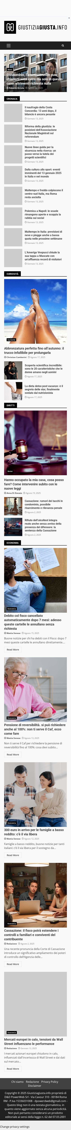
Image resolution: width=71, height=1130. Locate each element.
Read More (13, 649)
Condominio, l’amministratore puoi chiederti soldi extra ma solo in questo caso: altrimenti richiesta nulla (34, 79)
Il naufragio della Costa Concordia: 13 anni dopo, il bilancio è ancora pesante (13, 113)
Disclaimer (34, 1086)
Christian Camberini (17, 357)
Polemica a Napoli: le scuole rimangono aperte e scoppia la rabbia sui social (13, 216)
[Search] (63, 45)
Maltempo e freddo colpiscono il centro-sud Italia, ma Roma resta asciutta (13, 196)
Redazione (12, 943)
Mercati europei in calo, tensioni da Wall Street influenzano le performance (35, 1004)
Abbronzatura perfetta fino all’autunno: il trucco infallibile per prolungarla (35, 311)
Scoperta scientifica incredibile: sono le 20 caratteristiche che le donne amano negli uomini (13, 370)
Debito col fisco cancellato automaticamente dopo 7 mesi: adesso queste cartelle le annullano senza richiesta (35, 580)
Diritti (10, 471)
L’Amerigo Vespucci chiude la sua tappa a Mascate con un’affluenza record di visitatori (13, 258)
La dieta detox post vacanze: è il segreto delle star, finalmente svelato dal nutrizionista (13, 391)
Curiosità (11, 340)
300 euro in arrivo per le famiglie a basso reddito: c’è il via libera (35, 794)
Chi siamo (17, 1082)
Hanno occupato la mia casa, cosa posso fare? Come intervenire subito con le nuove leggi (35, 443)
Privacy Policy (49, 1082)
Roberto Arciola (16, 88)
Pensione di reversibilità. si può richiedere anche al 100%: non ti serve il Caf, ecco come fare (35, 689)
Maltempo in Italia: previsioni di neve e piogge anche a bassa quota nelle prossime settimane (13, 237)
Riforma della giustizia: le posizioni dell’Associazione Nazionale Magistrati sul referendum (13, 134)
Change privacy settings (15, 1127)
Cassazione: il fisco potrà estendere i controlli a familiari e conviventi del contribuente (35, 895)
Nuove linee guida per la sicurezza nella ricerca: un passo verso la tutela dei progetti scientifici (13, 154)
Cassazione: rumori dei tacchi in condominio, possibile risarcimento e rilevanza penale (13, 506)
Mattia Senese (13, 633)
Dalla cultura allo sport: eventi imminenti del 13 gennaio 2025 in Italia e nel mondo (13, 175)
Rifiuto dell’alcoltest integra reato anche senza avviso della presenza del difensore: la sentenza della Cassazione (13, 527)
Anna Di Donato (14, 493)
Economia (12, 609)
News (10, 69)
